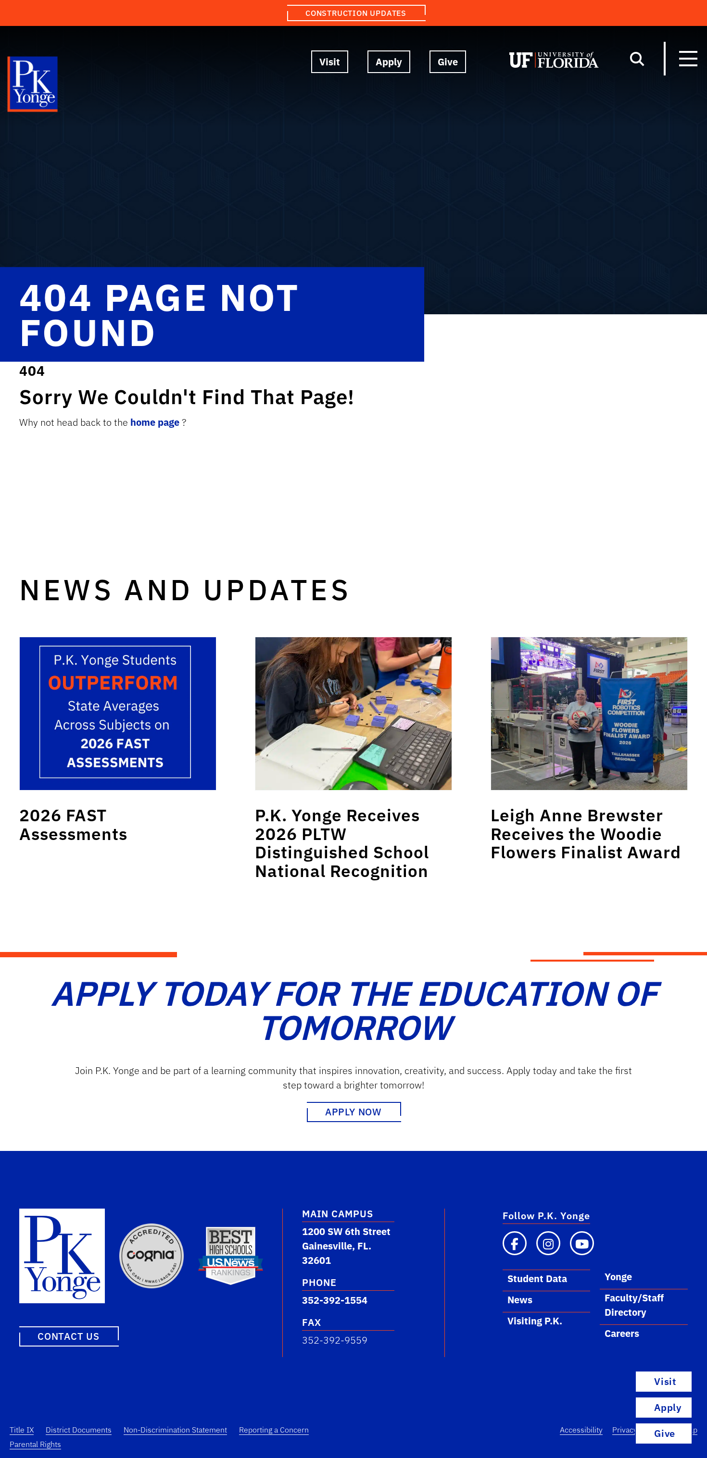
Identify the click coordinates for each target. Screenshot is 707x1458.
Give (448, 61)
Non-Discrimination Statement (175, 1429)
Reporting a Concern (274, 1429)
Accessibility (581, 1429)
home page (156, 422)
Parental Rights (35, 1444)
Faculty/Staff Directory (634, 1305)
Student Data (537, 1278)
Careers (622, 1333)
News (519, 1299)
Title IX (22, 1429)
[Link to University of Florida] (554, 62)
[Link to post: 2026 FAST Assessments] (117, 714)
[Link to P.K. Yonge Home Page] (33, 86)
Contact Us (69, 1336)
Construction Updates (355, 13)
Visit (329, 61)
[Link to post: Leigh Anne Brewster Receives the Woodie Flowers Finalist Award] (589, 714)
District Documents (79, 1429)
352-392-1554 (334, 1300)
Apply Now (353, 1111)
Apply (389, 61)
